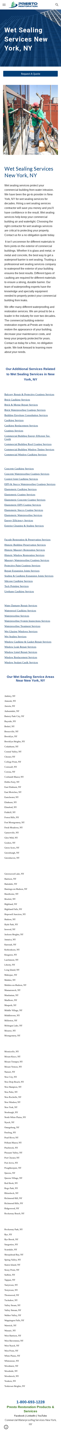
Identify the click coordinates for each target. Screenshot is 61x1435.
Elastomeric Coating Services (19, 494)
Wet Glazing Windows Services (20, 631)
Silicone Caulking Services (18, 581)
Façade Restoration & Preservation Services (27, 539)
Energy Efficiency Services (18, 520)
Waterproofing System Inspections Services (27, 621)
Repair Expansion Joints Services (21, 570)
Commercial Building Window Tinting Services (29, 449)
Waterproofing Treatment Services (22, 626)
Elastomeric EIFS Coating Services (22, 505)
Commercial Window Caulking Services (25, 454)
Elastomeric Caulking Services (20, 489)
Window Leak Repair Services (20, 646)
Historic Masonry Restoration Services (24, 550)
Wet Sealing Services (15, 636)
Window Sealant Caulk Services (21, 662)
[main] (30, 38)
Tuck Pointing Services (16, 586)
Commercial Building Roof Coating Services (28, 444)
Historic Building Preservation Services (25, 545)
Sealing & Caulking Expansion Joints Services (28, 576)
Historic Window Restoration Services (24, 555)
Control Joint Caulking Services (21, 479)
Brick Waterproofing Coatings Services (25, 410)
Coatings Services (13, 430)
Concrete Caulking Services (19, 468)
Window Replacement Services (20, 657)
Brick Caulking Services (17, 399)
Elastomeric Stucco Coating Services (23, 510)
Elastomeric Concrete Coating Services (24, 499)
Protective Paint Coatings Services (22, 565)
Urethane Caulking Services (19, 591)
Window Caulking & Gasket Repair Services (27, 641)
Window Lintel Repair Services (20, 652)
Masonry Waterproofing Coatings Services (26, 560)
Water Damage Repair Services (20, 605)
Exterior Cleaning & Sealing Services (24, 525)
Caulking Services (14, 420)
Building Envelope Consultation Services (26, 415)
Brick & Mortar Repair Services (21, 404)
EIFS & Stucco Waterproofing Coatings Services (29, 484)
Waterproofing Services (16, 615)
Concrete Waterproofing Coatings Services (26, 474)
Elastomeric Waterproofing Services (23, 515)
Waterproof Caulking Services (20, 610)
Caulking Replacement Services (21, 425)
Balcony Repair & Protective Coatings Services (29, 394)
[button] (4, 4)
